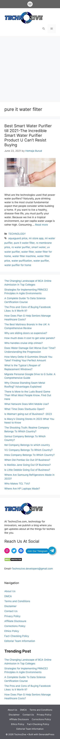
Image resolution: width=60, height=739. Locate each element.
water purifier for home (17, 265)
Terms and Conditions (17, 601)
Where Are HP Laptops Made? (22, 488)
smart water (38, 247)
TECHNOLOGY (17, 233)
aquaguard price (17, 238)
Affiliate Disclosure (15, 621)
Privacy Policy (12, 616)
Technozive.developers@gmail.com (32, 568)
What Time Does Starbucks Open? (24, 409)
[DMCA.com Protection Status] (13, 560)
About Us (9, 591)
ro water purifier (21, 247)
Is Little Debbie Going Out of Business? (27, 469)
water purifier (41, 260)
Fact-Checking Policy (16, 636)
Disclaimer (10, 606)
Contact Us (10, 611)
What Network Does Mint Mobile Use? (26, 404)
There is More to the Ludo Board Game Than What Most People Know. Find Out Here (27, 395)
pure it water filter (24, 242)
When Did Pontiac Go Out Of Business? (27, 459)
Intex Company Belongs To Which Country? (29, 454)
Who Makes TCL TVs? (17, 483)
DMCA (8, 596)
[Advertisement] (30, 67)
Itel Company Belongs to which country (27, 445)
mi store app (36, 238)
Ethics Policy (11, 631)
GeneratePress (46, 734)
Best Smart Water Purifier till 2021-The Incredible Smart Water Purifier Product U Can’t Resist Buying (28, 135)
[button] (44, 28)
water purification (22, 260)
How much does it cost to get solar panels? (29, 338)
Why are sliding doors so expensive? (25, 333)
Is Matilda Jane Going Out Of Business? (27, 464)
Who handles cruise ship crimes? (23, 343)
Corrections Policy (14, 626)
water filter (27, 251)
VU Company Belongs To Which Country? (28, 449)
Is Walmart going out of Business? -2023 (28, 414)
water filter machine (24, 256)
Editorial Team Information (19, 641)
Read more (41, 224)
